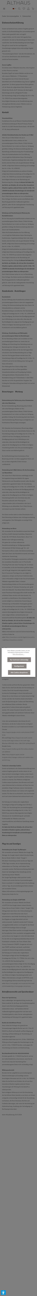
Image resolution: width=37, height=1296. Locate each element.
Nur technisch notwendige (19, 660)
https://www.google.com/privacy (21, 986)
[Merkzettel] (24, 9)
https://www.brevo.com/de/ (14, 640)
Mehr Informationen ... (18, 654)
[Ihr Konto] (28, 9)
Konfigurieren (19, 666)
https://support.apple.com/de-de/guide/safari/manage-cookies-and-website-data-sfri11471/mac (18, 757)
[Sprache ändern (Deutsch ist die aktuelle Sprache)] (14, 9)
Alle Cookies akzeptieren (19, 672)
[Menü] (4, 9)
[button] (3, 1292)
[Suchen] (19, 9)
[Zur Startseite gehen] (18, 3)
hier (17, 894)
